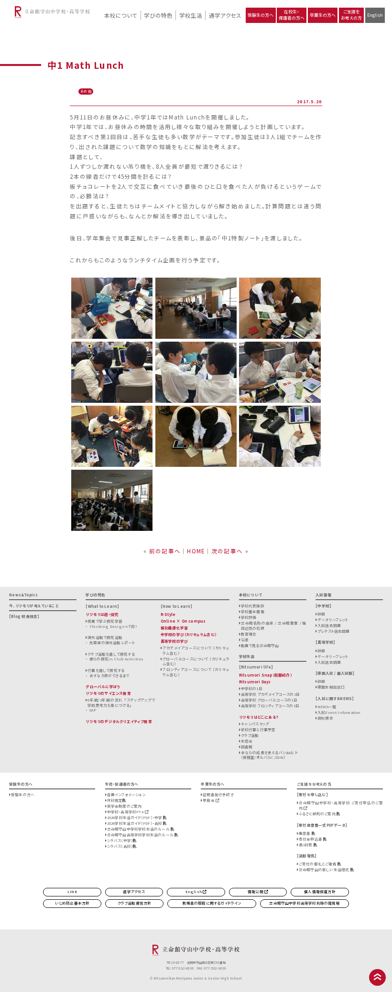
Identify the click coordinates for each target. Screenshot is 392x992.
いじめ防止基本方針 (72, 903)
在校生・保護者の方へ (292, 15)
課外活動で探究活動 (104, 637)
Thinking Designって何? (113, 626)
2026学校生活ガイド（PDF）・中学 (135, 817)
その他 (86, 91)
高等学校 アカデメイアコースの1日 (270, 694)
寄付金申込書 (311, 838)
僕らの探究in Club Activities (116, 658)
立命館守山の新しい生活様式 (324, 869)
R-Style (168, 614)
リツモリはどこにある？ (259, 717)
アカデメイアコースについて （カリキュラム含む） (196, 650)
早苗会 (209, 800)
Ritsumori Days (255, 681)
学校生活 (190, 15)
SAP (93, 709)
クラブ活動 (250, 735)
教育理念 (249, 633)
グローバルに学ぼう (103, 686)
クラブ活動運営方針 (135, 903)
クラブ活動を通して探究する (111, 654)
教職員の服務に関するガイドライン (212, 903)
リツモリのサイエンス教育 (108, 693)
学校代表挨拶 (252, 605)
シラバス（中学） (120, 840)
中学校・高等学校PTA (126, 811)
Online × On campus (183, 621)
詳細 (321, 613)
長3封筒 (306, 844)
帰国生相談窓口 (331, 687)
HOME (196, 551)
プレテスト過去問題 (333, 631)
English (375, 15)
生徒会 (247, 741)
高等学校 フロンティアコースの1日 (270, 705)
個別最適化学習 (174, 627)
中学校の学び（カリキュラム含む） (189, 634)
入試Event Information (339, 712)
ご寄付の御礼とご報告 (318, 863)
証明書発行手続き (218, 794)
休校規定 (115, 800)
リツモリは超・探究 (102, 614)
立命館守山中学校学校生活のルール (139, 828)
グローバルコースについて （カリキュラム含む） (196, 661)
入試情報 (323, 594)
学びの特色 (158, 15)
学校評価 (249, 617)
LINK (72, 891)
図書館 (247, 746)
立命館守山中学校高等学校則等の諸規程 (304, 903)
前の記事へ (165, 551)
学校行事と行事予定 (258, 729)
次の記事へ (227, 551)
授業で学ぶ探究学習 (104, 621)
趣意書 (305, 833)
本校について (120, 15)
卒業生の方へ (323, 15)
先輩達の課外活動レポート (112, 642)
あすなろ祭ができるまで (109, 675)
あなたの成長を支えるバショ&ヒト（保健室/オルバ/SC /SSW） (269, 755)
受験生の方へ (260, 15)
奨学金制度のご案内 (124, 806)
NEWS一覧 (326, 706)
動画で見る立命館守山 (260, 645)
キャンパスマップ (255, 723)
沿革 (245, 639)
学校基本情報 (252, 611)
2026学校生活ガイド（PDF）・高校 (135, 823)
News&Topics (23, 594)
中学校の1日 (251, 688)
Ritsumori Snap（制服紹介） (265, 675)
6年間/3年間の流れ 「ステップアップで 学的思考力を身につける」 (121, 702)
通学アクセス (225, 15)
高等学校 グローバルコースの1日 (269, 699)
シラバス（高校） (120, 846)
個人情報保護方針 (320, 891)
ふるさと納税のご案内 (318, 813)
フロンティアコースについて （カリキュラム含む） (196, 672)
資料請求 (325, 718)
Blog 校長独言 (24, 616)
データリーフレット (332, 619)
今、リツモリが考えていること (34, 605)
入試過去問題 (329, 625)
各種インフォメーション (126, 794)
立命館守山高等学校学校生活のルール (140, 834)
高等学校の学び (174, 641)
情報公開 (256, 891)
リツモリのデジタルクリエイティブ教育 (119, 721)
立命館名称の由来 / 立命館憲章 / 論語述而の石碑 (273, 625)
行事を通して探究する (105, 670)
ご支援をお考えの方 (351, 15)
